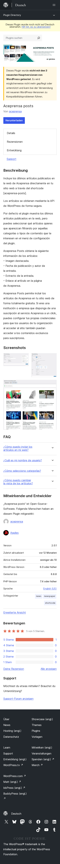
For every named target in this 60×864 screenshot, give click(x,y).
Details (11, 133)
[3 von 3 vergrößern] (52, 384)
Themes (37, 725)
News (6, 725)
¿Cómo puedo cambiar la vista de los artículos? (18, 482)
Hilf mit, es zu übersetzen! (36, 26)
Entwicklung (14, 150)
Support (11, 159)
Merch (37, 765)
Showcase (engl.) (42, 719)
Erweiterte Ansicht (14, 612)
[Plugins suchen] (38, 38)
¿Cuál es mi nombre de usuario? (22, 460)
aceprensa (15, 111)
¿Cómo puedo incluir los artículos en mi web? (17, 448)
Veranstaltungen (41, 753)
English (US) (50, 588)
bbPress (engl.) (14, 787)
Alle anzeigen (49, 668)
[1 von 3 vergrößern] (24, 357)
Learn (6, 747)
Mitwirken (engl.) (42, 747)
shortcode (50, 603)
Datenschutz (11, 736)
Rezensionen (15, 141)
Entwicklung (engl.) (14, 759)
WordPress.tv (13, 765)
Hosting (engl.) (12, 730)
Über (6, 719)
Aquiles (14, 532)
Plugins (36, 730)
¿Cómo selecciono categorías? (22, 470)
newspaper (49, 596)
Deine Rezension (13, 668)
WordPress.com (14, 776)
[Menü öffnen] (54, 5)
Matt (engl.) (12, 781)
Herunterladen (14, 120)
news (38, 596)
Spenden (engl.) (43, 759)
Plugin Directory (12, 15)
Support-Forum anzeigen (18, 698)
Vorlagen (37, 736)
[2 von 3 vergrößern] (52, 357)
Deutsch (16, 813)
